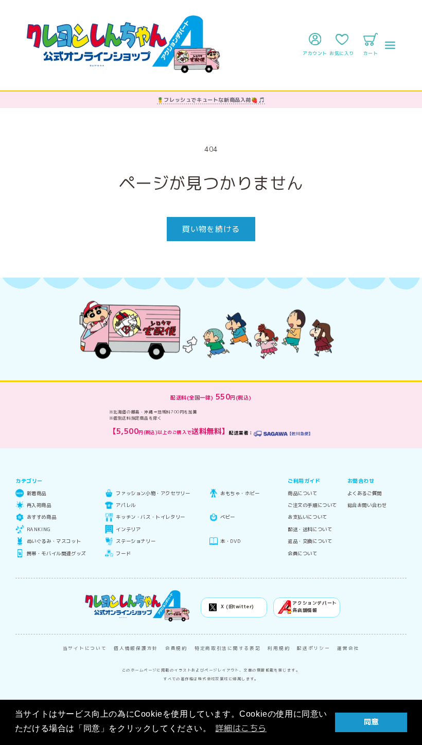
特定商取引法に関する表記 (228, 648)
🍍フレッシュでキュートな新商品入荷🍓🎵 (211, 99)
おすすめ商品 (41, 517)
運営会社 (348, 648)
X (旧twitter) (237, 607)
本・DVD (230, 541)
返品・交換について (310, 541)
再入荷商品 (39, 505)
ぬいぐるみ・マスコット (54, 541)
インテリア (128, 529)
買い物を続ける (211, 229)
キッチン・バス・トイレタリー (150, 517)
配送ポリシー (313, 648)
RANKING (39, 529)
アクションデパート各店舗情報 (314, 606)
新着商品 (36, 493)
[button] (390, 45)
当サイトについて (85, 648)
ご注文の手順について (312, 505)
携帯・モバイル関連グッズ (56, 553)
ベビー (227, 517)
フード (123, 553)
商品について (303, 493)
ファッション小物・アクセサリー (153, 493)
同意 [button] (371, 722)
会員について (303, 553)
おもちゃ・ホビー (240, 493)
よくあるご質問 (364, 493)
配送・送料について (310, 529)
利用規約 (279, 648)
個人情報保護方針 (136, 648)
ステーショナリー (135, 541)
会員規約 (176, 648)
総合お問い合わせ (367, 505)
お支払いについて (307, 517)
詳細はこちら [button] (241, 728)
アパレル (125, 505)
